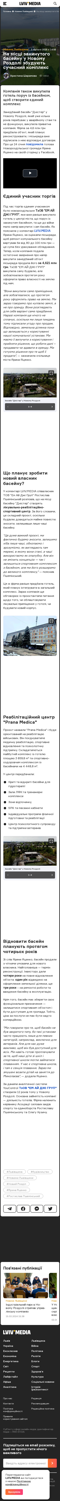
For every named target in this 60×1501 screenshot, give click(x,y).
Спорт (35, 1366)
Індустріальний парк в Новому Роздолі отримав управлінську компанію (25, 1308)
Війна (34, 1345)
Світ (6, 1366)
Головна (7, 11)
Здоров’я (37, 1371)
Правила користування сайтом (15, 1417)
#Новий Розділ (16, 1184)
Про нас (7, 1398)
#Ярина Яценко (17, 1190)
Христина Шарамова (23, 75)
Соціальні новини (42, 1381)
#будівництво (40, 1171)
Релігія (35, 1356)
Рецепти (9, 1371)
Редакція (36, 1398)
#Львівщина (14, 1171)
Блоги (35, 1361)
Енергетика (10, 1361)
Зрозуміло (14, 1492)
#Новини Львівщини (20, 1177)
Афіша (7, 1381)
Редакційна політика (42, 1408)
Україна (8, 1345)
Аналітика (9, 1386)
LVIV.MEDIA (42, 230)
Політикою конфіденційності (18, 1483)
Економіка (9, 1356)
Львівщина (38, 1340)
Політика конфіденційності (13, 1410)
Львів (6, 1340)
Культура (37, 1376)
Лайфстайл (10, 1376)
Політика (37, 1351)
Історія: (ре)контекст (39, 1388)
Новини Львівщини (24, 11)
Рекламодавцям (40, 1403)
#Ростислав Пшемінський (23, 1196)
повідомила (35, 144)
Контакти (8, 1403)
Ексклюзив (10, 1351)
